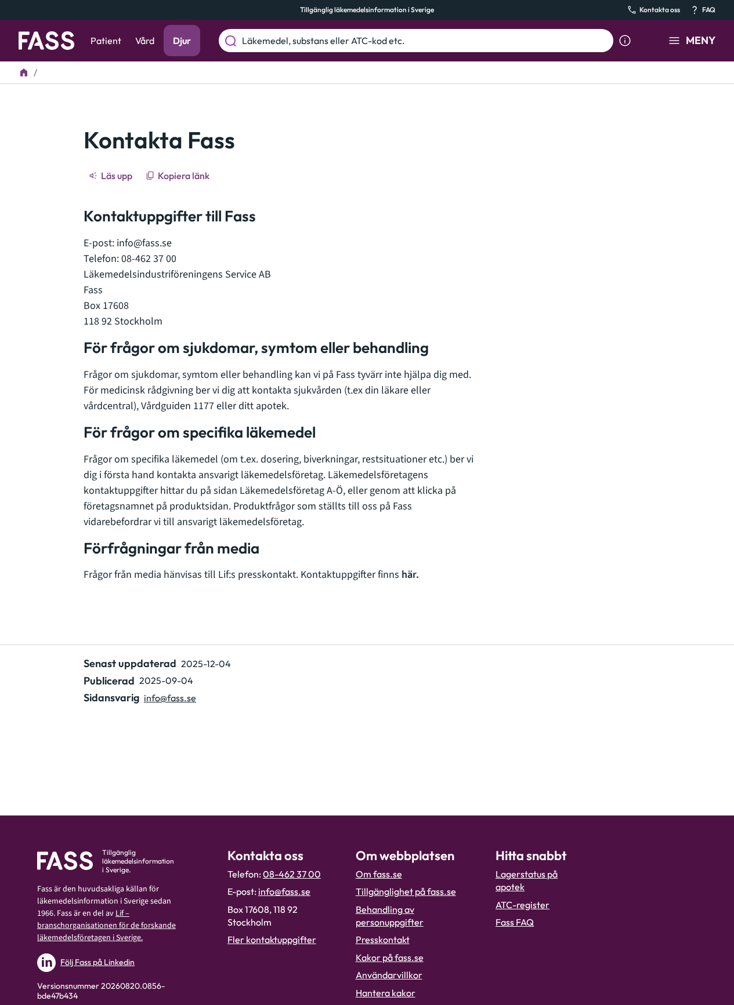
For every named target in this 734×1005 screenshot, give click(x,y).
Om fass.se (379, 874)
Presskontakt (383, 939)
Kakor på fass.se (390, 957)
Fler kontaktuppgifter (271, 939)
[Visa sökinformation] (625, 40)
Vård (144, 40)
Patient (106, 40)
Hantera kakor (385, 993)
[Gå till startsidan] (46, 40)
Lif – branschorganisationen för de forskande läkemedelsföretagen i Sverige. (106, 926)
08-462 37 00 (292, 874)
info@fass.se (144, 243)
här (409, 574)
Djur (182, 40)
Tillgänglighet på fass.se (406, 891)
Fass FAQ (515, 922)
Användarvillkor (389, 975)
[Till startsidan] (24, 72)
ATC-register (522, 905)
